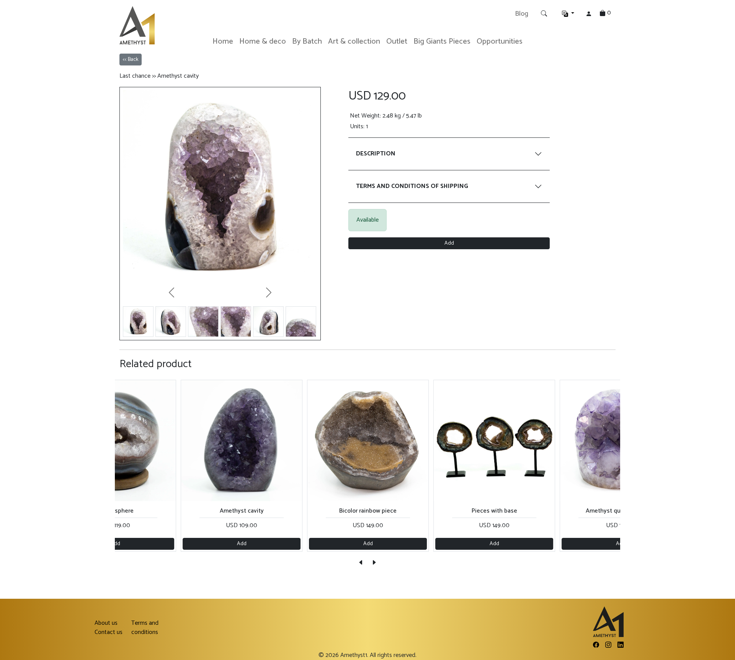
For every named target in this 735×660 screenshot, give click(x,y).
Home (222, 41)
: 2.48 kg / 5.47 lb (386, 116)
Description (375, 154)
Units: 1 (359, 127)
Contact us (108, 632)
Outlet (396, 41)
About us (106, 623)
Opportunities (500, 41)
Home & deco (262, 41)
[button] (568, 13)
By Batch (307, 41)
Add (449, 243)
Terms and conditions (144, 628)
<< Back (130, 59)
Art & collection (354, 41)
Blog (521, 14)
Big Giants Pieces (441, 41)
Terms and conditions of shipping (412, 186)
